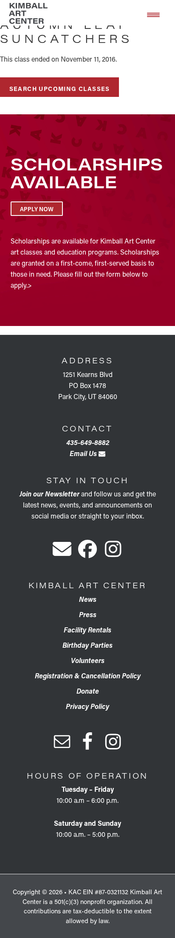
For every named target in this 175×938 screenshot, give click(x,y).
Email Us (84, 453)
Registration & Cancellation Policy (88, 675)
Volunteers (87, 660)
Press (87, 614)
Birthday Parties (87, 644)
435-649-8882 (87, 442)
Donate (87, 690)
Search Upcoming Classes (59, 89)
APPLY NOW (37, 208)
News (87, 599)
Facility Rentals (87, 629)
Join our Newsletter (49, 493)
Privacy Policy (87, 706)
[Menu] (153, 14)
